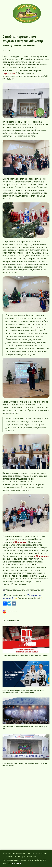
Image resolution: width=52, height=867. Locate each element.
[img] (27, 13)
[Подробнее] (14, 863)
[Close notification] (50, 851)
